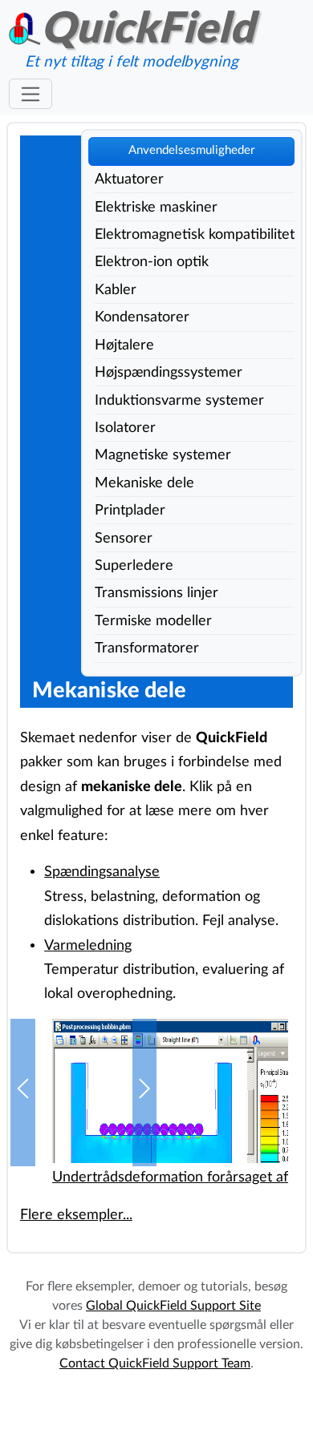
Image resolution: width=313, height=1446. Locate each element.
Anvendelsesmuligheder (191, 150)
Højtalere (124, 345)
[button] (22, 1092)
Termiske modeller (153, 620)
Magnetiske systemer (163, 454)
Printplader (130, 510)
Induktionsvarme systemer (179, 400)
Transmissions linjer (156, 592)
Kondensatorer (142, 317)
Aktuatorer (129, 179)
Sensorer (123, 538)
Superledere (134, 565)
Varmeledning (88, 945)
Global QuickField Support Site (173, 1305)
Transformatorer (147, 648)
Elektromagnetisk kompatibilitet (195, 234)
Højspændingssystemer (168, 372)
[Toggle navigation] (30, 94)
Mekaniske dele (144, 483)
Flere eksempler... (76, 1214)
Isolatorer (125, 427)
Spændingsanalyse (102, 871)
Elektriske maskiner (156, 207)
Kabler (115, 289)
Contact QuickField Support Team (154, 1363)
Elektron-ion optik (152, 261)
